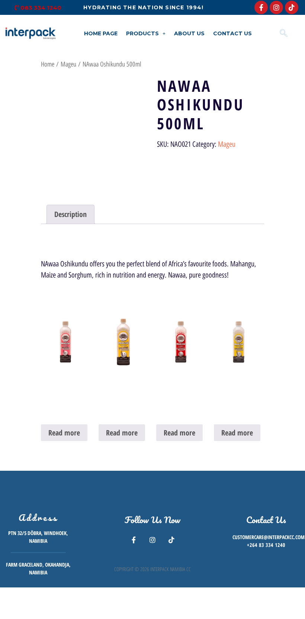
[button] (146, 33)
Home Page (101, 33)
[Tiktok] (291, 7)
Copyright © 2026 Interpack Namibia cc (152, 569)
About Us (189, 33)
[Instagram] (276, 7)
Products (142, 33)
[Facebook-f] (261, 7)
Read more (64, 433)
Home (47, 64)
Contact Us (232, 33)
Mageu (68, 64)
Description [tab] (70, 214)
